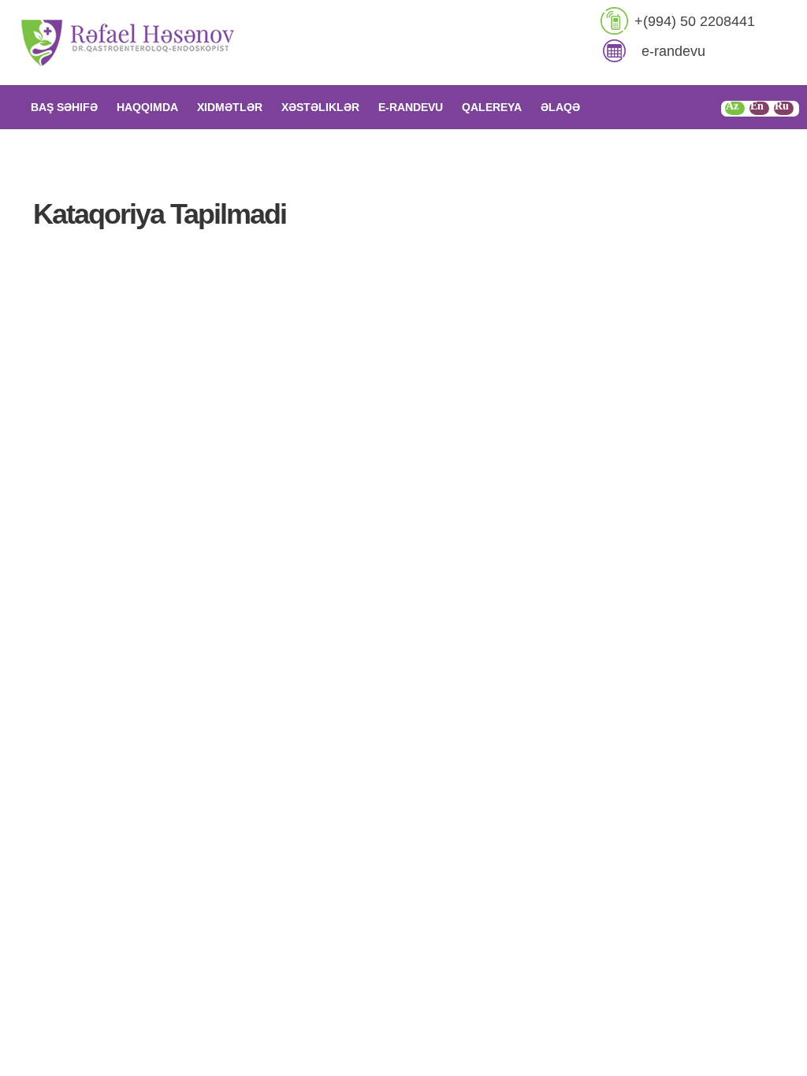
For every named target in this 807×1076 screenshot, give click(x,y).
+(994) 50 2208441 (694, 21)
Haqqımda (147, 107)
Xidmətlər (229, 107)
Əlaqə (560, 107)
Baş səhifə (64, 107)
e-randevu (673, 51)
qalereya (492, 107)
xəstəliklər (320, 107)
